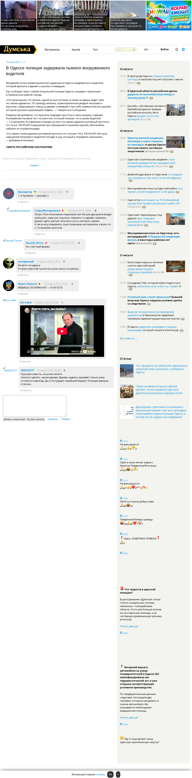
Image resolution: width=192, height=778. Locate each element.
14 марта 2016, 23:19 (48, 261)
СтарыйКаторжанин (47, 210)
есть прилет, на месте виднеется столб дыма (155, 190)
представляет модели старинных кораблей (140, 270)
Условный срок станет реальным (149, 297)
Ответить (23, 202)
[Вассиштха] (8, 198)
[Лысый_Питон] (12, 240)
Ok (110, 774)
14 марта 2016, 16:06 (79, 210)
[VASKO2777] (10, 370)
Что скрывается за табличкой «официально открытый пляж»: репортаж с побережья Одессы (161, 369)
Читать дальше (129, 626)
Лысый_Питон (35, 242)
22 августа (126, 130)
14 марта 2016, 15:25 (51, 192)
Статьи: (126, 358)
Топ (95, 49)
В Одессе (133, 326)
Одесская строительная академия (148, 159)
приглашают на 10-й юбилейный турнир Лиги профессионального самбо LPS (154, 201)
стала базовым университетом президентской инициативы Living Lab (151, 163)
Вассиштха (25, 192)
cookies (100, 774)
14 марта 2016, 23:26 (56, 283)
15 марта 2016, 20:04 (49, 370)
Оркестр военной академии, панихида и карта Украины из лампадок (146, 141)
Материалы (52, 49)
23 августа (126, 69)
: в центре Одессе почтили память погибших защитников (147, 148)
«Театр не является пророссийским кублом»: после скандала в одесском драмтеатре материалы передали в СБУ (159, 390)
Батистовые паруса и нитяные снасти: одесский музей (145, 264)
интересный (26, 261)
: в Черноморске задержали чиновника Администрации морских (154, 317)
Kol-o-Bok (26, 302)
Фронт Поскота (27, 283)
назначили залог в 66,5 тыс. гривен (157, 286)
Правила (53, 419)
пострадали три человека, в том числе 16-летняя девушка (155, 176)
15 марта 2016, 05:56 (46, 302)
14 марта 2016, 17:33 (63, 242)
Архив (76, 49)
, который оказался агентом (160, 330)
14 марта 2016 (13, 62)
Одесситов (134, 200)
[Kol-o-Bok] (9, 300)
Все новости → (128, 338)
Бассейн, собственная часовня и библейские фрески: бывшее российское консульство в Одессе (147, 111)
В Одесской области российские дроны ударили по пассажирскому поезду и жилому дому (17, 24)
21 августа (126, 255)
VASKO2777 (27, 370)
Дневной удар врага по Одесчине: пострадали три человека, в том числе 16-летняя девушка (126, 24)
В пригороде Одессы (140, 76)
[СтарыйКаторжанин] (19, 210)
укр (146, 49)
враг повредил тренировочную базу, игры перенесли (143, 222)
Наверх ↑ (35, 165)
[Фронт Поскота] (8, 290)
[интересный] (8, 268)
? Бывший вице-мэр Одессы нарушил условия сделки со (155, 300)
